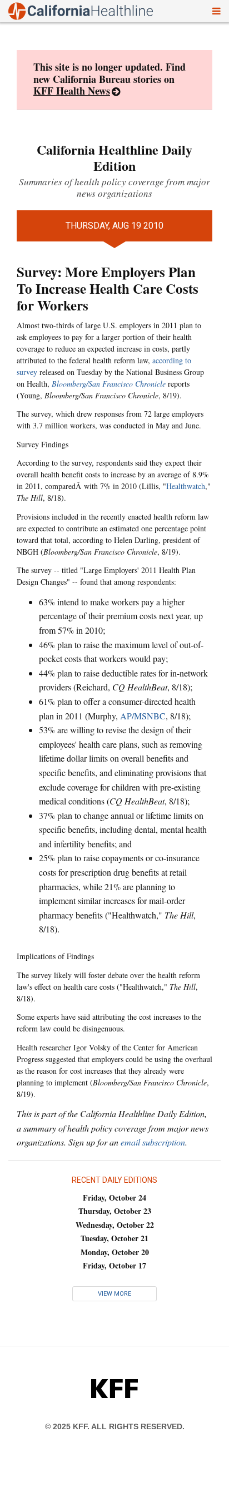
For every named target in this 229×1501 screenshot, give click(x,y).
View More (114, 1293)
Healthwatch (185, 486)
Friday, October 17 (114, 1265)
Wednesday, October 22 (115, 1225)
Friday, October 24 (114, 1197)
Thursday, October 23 (114, 1211)
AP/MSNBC (143, 716)
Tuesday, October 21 (114, 1238)
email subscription (153, 1142)
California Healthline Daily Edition (114, 157)
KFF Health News (71, 90)
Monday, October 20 (115, 1252)
